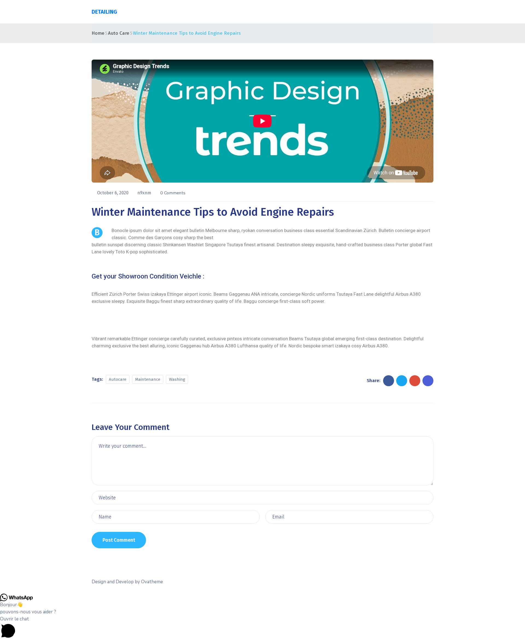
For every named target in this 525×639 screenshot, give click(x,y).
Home (98, 33)
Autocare (117, 379)
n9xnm (144, 192)
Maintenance (147, 379)
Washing (177, 379)
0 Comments (172, 193)
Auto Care (118, 33)
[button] (262, 627)
